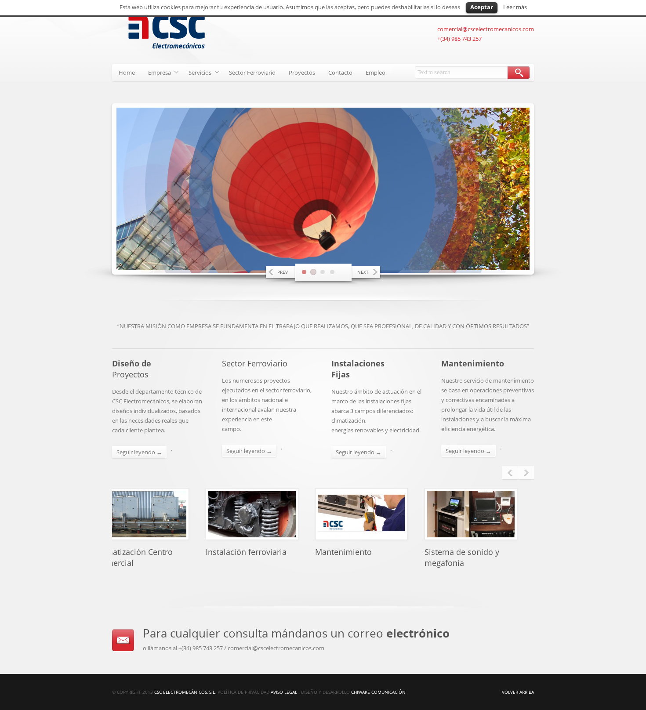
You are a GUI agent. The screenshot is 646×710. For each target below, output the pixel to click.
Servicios (196, 74)
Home (127, 72)
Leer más (515, 7)
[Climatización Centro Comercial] (142, 514)
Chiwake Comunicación (378, 692)
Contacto (340, 72)
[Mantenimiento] (361, 514)
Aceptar (481, 7)
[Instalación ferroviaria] (252, 514)
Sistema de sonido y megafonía (462, 557)
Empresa (156, 74)
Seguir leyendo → (139, 452)
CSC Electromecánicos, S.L (184, 692)
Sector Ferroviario (252, 72)
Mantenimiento (343, 552)
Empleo (375, 72)
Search (519, 72)
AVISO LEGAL (284, 692)
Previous (510, 472)
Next (526, 472)
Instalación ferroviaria (246, 552)
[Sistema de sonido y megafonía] (471, 514)
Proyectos (302, 72)
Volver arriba (518, 692)
